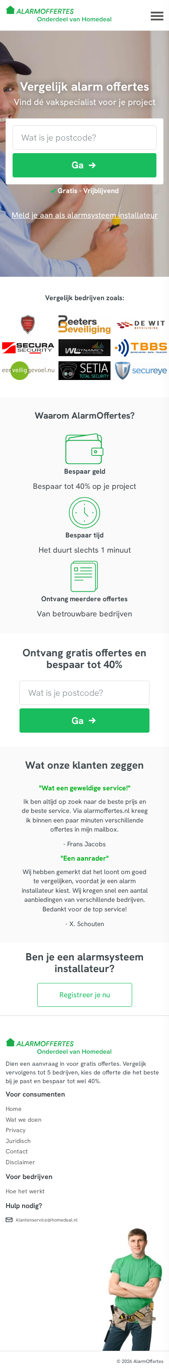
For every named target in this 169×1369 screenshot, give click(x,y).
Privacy (16, 1130)
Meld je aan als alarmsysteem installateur (85, 215)
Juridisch (18, 1141)
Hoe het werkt (25, 1191)
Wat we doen (24, 1119)
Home (14, 1109)
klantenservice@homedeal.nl (47, 1219)
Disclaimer (20, 1162)
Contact (17, 1151)
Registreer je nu (84, 994)
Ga (78, 165)
